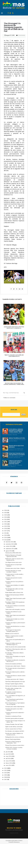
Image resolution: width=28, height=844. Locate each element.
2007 (5, 779)
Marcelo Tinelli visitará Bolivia (12, 739)
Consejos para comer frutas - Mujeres (15, 568)
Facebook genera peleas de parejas (14, 718)
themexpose (17, 842)
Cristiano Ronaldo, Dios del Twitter (14, 724)
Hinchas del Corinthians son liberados (15, 686)
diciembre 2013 (10, 541)
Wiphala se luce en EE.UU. (12, 633)
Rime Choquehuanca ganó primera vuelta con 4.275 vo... (14, 700)
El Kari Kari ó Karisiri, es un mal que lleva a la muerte (17, 453)
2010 (5, 772)
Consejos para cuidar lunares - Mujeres (15, 666)
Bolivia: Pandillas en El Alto (17, 438)
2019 (5, 526)
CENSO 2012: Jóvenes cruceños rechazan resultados (13, 748)
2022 (5, 519)
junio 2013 (8, 754)
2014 (5, 537)
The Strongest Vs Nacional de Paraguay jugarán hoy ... (13, 630)
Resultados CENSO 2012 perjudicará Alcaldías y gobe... (14, 602)
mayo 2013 (9, 756)
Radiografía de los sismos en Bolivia (14, 737)
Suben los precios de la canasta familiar (15, 646)
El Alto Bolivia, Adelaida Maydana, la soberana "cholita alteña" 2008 (16, 430)
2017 (5, 530)
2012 (5, 768)
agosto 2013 (9, 550)
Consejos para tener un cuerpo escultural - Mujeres (13, 571)
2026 (5, 510)
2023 (5, 517)
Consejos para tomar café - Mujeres (14, 679)
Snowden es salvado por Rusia (13, 716)
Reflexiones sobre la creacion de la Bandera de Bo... (14, 559)
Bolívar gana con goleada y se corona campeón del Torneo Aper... (14, 384)
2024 (5, 515)
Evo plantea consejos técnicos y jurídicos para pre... (13, 692)
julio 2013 (8, 751)
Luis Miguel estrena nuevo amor (13, 562)
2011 (5, 770)
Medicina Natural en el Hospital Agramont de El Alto (13, 555)
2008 (5, 777)
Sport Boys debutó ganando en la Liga (15, 681)
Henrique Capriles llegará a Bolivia (14, 683)
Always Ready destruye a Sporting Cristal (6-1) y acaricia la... (14, 327)
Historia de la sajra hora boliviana (16, 446)
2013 (5, 539)
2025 (5, 512)
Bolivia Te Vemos (18, 840)
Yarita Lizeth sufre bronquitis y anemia (15, 609)
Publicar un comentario (9, 397)
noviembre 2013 (10, 544)
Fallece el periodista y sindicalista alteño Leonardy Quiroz (15, 462)
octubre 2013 (9, 546)
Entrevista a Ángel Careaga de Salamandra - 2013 (13, 742)
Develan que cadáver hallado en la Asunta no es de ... (14, 734)
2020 (5, 524)
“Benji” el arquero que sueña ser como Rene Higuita (14, 355)
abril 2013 (8, 758)
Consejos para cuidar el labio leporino (14, 706)
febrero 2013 (9, 763)
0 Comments (21, 35)
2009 (5, 775)
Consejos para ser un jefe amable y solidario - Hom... (14, 575)
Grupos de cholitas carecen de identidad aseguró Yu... (13, 644)
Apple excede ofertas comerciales (14, 726)
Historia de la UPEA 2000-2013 (13, 552)
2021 (5, 521)
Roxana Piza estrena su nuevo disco (14, 745)
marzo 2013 (9, 760)
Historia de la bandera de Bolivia (13, 663)
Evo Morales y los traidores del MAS (14, 731)
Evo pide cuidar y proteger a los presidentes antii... (13, 689)
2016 (5, 533)
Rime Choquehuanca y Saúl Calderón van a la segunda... (15, 703)
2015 (5, 535)
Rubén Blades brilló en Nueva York (14, 592)
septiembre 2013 (10, 548)
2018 (5, 528)
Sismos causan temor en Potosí (13, 729)
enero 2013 (9, 765)
